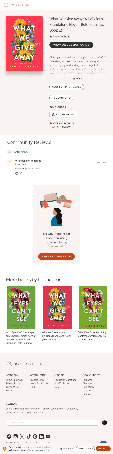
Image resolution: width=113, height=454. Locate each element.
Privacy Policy (13, 383)
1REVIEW (66, 126)
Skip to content (56, 6)
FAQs (56, 387)
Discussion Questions (65, 380)
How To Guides (62, 383)
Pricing (9, 390)
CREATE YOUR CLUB (56, 256)
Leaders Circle (37, 380)
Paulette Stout (61, 36)
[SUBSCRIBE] (104, 422)
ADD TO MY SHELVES (67, 87)
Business (87, 380)
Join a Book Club (39, 383)
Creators (87, 394)
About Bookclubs (15, 380)
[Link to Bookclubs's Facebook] (9, 436)
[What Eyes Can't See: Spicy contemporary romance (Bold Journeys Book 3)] (93, 307)
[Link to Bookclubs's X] (22, 436)
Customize (68, 449)
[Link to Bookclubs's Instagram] (15, 436)
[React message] (16, 173)
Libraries (87, 390)
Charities (87, 383)
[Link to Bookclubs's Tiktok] (28, 436)
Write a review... (21, 152)
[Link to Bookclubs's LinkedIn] (41, 436)
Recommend (61, 97)
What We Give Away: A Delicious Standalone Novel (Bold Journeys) (56, 336)
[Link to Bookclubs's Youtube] (48, 436)
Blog (32, 387)
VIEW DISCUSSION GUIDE (71, 44)
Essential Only (85, 449)
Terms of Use (13, 387)
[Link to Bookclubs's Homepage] (16, 5)
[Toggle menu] (107, 5)
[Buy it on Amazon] (63, 114)
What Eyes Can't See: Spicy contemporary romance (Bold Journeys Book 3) (93, 336)
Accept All (103, 449)
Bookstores (88, 387)
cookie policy (43, 450)
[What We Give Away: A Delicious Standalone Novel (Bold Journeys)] (57, 307)
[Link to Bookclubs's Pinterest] (35, 436)
